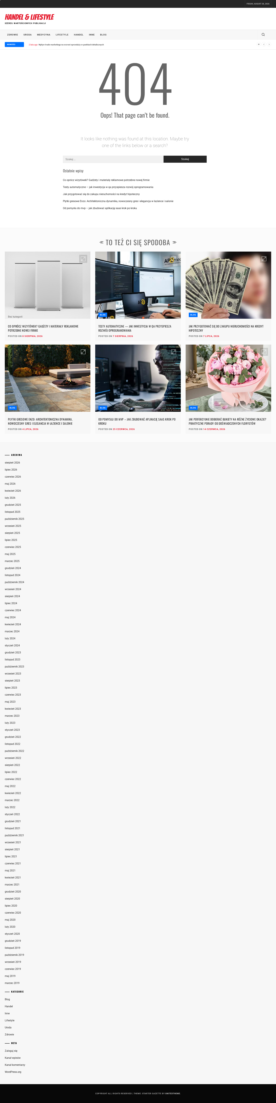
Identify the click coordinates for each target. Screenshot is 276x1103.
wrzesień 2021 (13, 842)
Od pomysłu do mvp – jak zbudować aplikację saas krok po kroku (100, 208)
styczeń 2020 (12, 933)
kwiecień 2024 (13, 624)
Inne (92, 34)
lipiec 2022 (11, 772)
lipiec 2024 (11, 603)
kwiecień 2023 (13, 708)
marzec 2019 (12, 983)
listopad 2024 (12, 575)
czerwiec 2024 (13, 610)
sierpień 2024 (12, 596)
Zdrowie (12, 34)
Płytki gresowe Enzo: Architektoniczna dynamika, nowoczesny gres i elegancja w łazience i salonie (118, 201)
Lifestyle (62, 34)
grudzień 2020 (13, 891)
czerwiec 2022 (13, 779)
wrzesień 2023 (13, 673)
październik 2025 (14, 518)
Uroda (27, 34)
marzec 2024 (12, 631)
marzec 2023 (12, 715)
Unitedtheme (172, 1093)
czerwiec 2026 (13, 476)
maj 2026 (10, 483)
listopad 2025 (12, 511)
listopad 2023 (12, 659)
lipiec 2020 (11, 905)
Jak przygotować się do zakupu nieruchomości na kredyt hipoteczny (101, 194)
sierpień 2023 (12, 680)
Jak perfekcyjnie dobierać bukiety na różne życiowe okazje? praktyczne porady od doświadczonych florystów (227, 421)
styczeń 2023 (12, 729)
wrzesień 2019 (13, 961)
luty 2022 (10, 807)
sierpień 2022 (12, 765)
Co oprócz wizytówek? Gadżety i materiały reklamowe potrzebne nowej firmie (106, 180)
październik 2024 (14, 582)
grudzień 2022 (13, 736)
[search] (263, 34)
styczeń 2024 (12, 645)
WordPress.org (13, 1071)
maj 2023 (10, 701)
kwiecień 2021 (13, 877)
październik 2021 (14, 835)
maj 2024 (10, 617)
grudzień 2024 (13, 568)
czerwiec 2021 (13, 863)
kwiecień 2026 (13, 490)
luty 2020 (10, 926)
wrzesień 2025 (13, 525)
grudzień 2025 (13, 504)
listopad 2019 (12, 947)
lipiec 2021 (11, 856)
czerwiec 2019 (13, 968)
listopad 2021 (12, 828)
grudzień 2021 (13, 821)
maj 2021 (10, 870)
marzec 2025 (12, 561)
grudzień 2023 (13, 652)
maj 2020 (10, 919)
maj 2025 (10, 554)
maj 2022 (10, 786)
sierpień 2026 (12, 462)
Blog (103, 34)
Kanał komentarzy (15, 1064)
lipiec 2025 (11, 540)
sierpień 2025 (12, 532)
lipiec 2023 (11, 687)
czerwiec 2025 (13, 547)
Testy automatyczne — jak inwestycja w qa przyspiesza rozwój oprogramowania (108, 187)
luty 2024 (10, 638)
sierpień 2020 (12, 898)
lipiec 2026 (11, 469)
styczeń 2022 (12, 814)
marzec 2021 (12, 884)
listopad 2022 (12, 743)
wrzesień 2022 (13, 758)
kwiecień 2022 (13, 793)
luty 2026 (10, 497)
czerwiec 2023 (13, 694)
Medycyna (43, 34)
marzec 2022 (12, 800)
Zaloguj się (11, 1050)
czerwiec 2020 (13, 912)
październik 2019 (14, 954)
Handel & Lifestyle (29, 17)
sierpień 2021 (12, 849)
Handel (79, 34)
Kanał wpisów (13, 1057)
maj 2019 (10, 976)
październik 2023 (14, 666)
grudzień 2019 (13, 940)
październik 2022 (14, 750)
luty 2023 (10, 722)
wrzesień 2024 (13, 589)
